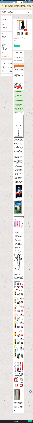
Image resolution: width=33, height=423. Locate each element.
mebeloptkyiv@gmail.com (5, 56)
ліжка (19, 276)
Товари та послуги (4, 19)
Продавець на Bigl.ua (16, 421)
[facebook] (14, 410)
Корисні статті (4, 29)
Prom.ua (20, 420)
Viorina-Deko (20, 179)
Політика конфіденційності (21, 422)
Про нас (3, 24)
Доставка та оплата (4, 27)
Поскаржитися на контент (15, 422)
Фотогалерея (4, 22)
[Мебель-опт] (4, 12)
